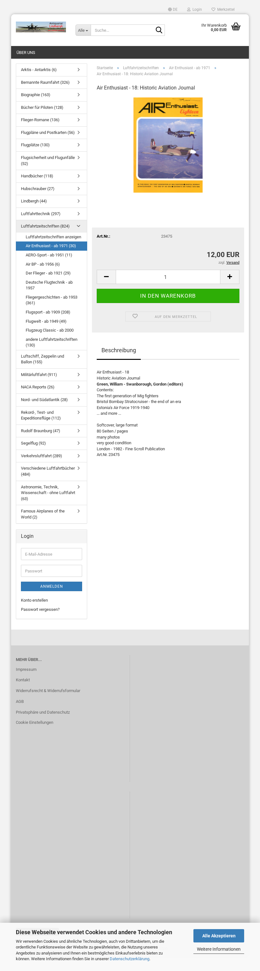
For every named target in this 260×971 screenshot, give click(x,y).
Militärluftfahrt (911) (39, 374)
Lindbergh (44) (34, 201)
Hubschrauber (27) (38, 188)
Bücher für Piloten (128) (42, 107)
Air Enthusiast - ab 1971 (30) (51, 245)
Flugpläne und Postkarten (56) (48, 132)
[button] (172, 9)
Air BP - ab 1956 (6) (43, 264)
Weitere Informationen (219, 949)
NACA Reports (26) (38, 387)
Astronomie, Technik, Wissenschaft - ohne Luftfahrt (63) (48, 493)
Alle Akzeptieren (219, 935)
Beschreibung (118, 350)
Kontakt (23, 679)
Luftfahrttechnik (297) (41, 213)
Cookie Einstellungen (34, 722)
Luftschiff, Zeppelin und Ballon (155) (42, 359)
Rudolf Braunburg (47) (40, 430)
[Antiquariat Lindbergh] (41, 27)
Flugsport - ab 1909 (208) (48, 312)
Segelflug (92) (33, 443)
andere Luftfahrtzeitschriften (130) (51, 342)
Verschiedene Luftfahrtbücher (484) (48, 471)
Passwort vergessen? (40, 609)
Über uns (25, 52)
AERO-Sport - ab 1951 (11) (49, 255)
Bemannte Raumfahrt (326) (45, 82)
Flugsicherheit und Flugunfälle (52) (48, 160)
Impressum (26, 669)
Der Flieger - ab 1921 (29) (48, 273)
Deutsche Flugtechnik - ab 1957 (49, 285)
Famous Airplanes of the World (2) (43, 514)
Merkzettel (225, 9)
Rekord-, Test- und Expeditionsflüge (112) (41, 415)
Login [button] (196, 9)
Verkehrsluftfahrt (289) (41, 455)
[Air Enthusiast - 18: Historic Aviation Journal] (168, 144)
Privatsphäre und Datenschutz (43, 712)
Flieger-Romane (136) (40, 119)
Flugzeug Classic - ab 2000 (50, 330)
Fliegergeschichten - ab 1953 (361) (51, 300)
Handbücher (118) (37, 176)
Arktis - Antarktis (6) (39, 69)
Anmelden (51, 586)
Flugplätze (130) (35, 144)
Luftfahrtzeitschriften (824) (45, 226)
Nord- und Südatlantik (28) (44, 399)
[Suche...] (159, 30)
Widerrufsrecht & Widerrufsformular (48, 690)
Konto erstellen (34, 600)
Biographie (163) (35, 94)
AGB (20, 701)
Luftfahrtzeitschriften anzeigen (53, 236)
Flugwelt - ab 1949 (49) (46, 321)
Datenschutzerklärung (129, 958)
